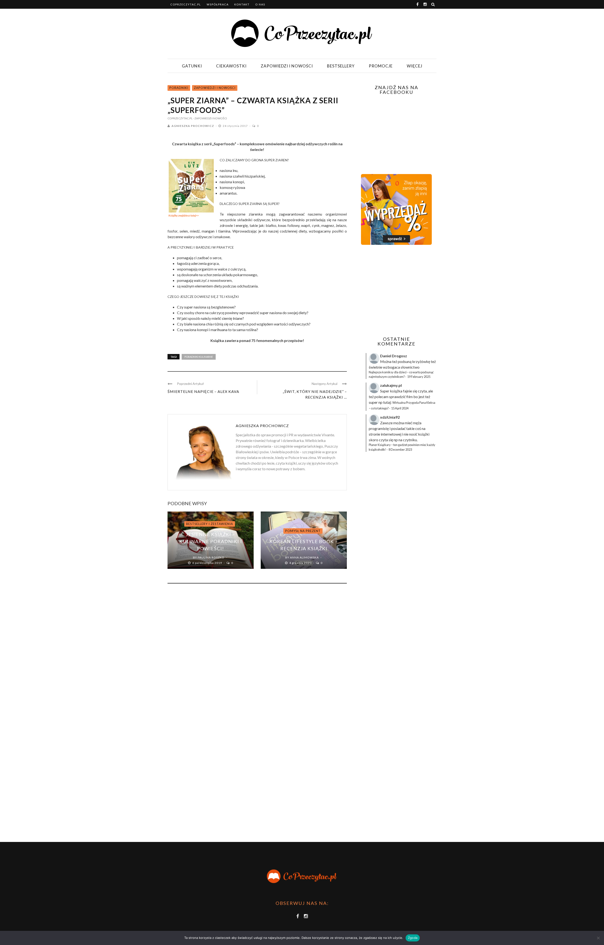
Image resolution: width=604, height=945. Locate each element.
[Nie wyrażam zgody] (598, 938)
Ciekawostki (231, 65)
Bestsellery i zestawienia (209, 524)
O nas (260, 4)
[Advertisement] (396, 291)
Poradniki (178, 88)
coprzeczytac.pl (185, 4)
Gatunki (192, 65)
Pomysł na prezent (303, 531)
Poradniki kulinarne (199, 356)
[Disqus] (257, 651)
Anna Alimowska (304, 557)
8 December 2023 (400, 449)
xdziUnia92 (390, 417)
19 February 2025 (418, 377)
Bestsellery (341, 65)
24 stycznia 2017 (235, 126)
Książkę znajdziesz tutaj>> (183, 215)
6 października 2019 (207, 563)
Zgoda (412, 938)
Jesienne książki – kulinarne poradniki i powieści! (210, 541)
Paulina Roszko (211, 557)
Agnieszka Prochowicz (193, 126)
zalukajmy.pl (391, 385)
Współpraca (218, 4)
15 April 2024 (399, 408)
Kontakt (242, 4)
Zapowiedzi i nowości (287, 65)
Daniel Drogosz (393, 356)
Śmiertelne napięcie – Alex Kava (203, 391)
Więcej (414, 65)
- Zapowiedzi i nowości (210, 118)
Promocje (381, 65)
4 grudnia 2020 (300, 563)
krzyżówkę (421, 361)
